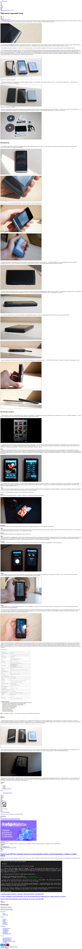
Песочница (5, 924)
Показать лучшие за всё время (6, 909)
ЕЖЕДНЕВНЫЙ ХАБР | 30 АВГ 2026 (8, 847)
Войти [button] (1, 7)
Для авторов (5, 929)
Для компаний (6, 930)
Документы (5, 931)
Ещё (4, 902)
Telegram (18, 818)
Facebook (10, 818)
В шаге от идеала (28, 82)
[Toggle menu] (0, 1)
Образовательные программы (9, 941)
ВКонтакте (14, 818)
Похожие (9, 907)
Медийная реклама (7, 938)
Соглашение (5, 932)
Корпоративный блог (7, 937)
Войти (4, 913)
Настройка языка (4, 946)
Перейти (2, 844)
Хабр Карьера (5, 818)
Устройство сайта (6, 928)
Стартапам (5, 942)
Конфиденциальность (7, 933)
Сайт (1, 818)
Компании (5, 922)
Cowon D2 (53, 50)
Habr (7, 947)
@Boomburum (7, 812)
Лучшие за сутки (4, 907)
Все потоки (4, 1)
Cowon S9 (12, 44)
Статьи (4, 918)
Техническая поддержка (12, 946)
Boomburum (2, 10)
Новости (4, 919)
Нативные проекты (7, 940)
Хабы (4, 921)
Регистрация (5, 914)
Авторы (4, 923)
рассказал (15, 858)
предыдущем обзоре (13, 607)
